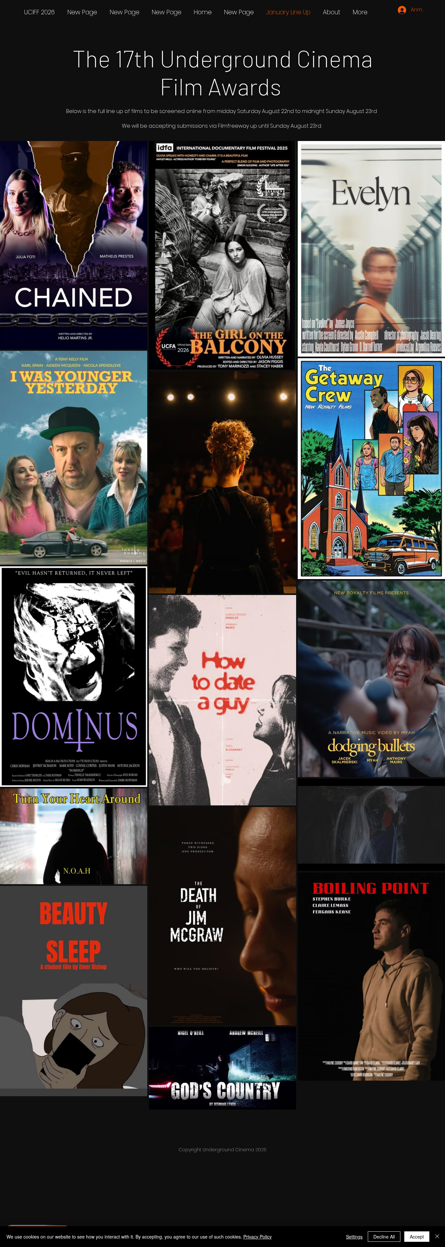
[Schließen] (437, 1236)
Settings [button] (354, 1236)
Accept (417, 1236)
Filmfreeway (233, 126)
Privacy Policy (257, 1236)
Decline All (384, 1236)
